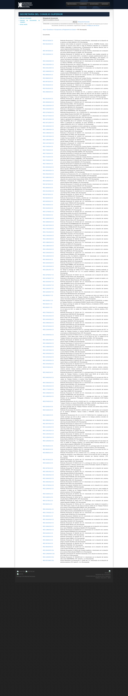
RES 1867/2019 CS (48, 225)
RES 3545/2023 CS (48, 167)
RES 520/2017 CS (48, 300)
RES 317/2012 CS (48, 500)
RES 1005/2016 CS (48, 353)
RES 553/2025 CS (48, 85)
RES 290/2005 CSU (48, 550)
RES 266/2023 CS (48, 187)
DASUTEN (22, 571)
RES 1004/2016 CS (48, 357)
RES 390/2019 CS (48, 259)
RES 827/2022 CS (48, 194)
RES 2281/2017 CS (48, 269)
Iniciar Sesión (23, 24)
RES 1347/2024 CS (48, 143)
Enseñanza (50, 29)
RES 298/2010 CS (48, 540)
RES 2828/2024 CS (48, 102)
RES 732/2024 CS (48, 153)
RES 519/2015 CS (48, 410)
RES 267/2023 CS (48, 184)
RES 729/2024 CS (48, 163)
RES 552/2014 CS (48, 446)
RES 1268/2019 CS (48, 256)
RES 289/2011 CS (48, 516)
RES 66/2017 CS (47, 304)
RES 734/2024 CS (48, 146)
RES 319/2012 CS (48, 494)
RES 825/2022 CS (48, 201)
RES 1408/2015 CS (48, 393)
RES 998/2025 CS (48, 78)
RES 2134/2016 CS (48, 329)
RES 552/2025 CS (48, 88)
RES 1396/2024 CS (48, 139)
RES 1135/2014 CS (48, 441)
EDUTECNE (31, 571)
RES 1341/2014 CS (48, 430)
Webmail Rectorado (29, 576)
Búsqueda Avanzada (84, 22)
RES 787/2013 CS (48, 459)
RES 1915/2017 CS (48, 281)
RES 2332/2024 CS (48, 109)
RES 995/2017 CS (48, 295)
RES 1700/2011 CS (48, 512)
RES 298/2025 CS (48, 92)
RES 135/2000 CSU (48, 557)
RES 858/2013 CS (48, 452)
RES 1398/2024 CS (48, 133)
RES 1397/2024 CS (48, 136)
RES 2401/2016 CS (48, 316)
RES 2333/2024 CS (48, 105)
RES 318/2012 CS (48, 497)
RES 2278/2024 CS (48, 112)
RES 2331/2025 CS (48, 68)
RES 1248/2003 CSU (48, 553)
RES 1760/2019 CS (48, 235)
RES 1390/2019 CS (48, 239)
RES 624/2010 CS (48, 533)
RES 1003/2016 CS (48, 360)
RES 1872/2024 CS (48, 119)
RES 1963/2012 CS (48, 478)
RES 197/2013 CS (48, 468)
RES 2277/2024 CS (48, 116)
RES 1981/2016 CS (48, 340)
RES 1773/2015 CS (48, 389)
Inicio (44, 29)
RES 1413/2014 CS (48, 427)
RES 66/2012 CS (47, 504)
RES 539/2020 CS (48, 215)
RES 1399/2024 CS (48, 129)
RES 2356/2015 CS (48, 382)
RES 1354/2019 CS (48, 252)
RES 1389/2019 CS (48, 242)
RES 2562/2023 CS (48, 174)
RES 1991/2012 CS (48, 471)
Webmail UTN (20, 576)
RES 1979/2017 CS (48, 275)
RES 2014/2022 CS (48, 191)
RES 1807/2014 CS (48, 423)
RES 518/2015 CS (48, 415)
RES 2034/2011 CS (48, 509)
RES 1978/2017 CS (48, 278)
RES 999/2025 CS (48, 74)
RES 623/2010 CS (48, 536)
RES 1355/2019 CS (48, 249)
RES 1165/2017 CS (48, 288)
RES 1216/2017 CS (48, 285)
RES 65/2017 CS (47, 307)
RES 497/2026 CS (48, 50)
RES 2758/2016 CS (48, 312)
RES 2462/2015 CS (48, 377)
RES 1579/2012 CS (48, 485)
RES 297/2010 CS (48, 543)
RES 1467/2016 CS (48, 350)
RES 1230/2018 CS (48, 266)
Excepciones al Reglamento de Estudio (65, 29)
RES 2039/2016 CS (48, 334)
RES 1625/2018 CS (48, 263)
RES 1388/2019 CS (48, 245)
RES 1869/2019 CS (48, 218)
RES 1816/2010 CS (48, 519)
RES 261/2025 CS (48, 98)
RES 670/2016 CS (48, 367)
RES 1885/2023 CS (48, 177)
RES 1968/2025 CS (48, 71)
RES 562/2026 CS (48, 44)
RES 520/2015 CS (48, 406)
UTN (25, 5)
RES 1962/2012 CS (48, 482)
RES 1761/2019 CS (48, 232)
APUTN (21, 574)
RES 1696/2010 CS (48, 526)
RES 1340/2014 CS (48, 434)
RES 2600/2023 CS (48, 170)
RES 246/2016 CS (48, 372)
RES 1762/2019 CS (48, 228)
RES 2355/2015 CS (48, 386)
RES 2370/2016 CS (48, 326)
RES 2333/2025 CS (48, 61)
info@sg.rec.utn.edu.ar (93, 25)
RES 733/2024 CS (48, 150)
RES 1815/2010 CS (48, 523)
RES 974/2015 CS (48, 401)
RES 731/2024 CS (48, 157)
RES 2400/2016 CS (48, 319)
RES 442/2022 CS (48, 208)
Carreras (83, 4)
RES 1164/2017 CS (48, 292)
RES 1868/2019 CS (48, 222)
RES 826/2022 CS (48, 198)
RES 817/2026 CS (48, 40)
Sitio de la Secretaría (25, 18)
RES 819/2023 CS (48, 181)
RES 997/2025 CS (48, 81)
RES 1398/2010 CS (48, 529)
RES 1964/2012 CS (48, 475)
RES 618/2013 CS (48, 463)
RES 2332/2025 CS (48, 64)
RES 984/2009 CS (48, 547)
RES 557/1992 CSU (48, 560)
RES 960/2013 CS (48, 449)
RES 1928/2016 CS (48, 343)
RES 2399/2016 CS (48, 323)
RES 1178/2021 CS (48, 211)
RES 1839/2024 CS (48, 126)
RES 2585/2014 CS (48, 420)
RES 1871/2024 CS (48, 122)
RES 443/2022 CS (48, 204)
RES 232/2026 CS (48, 54)
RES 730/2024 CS (48, 160)
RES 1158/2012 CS (48, 488)
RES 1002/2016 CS (48, 364)
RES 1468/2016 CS (48, 346)
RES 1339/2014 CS (48, 437)
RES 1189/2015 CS (48, 396)
